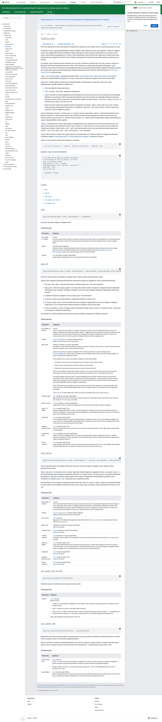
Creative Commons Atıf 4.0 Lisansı (70, 685)
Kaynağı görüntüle (66, 44)
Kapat (146, 26)
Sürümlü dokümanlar (96, 2)
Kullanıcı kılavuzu (45, 2)
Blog (28, 701)
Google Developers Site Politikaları (46, 687)
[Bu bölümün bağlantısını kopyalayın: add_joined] (53, 453)
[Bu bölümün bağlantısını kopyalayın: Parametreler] (54, 228)
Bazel (42, 34)
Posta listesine (76, 19)
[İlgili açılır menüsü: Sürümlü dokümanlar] (105, 2)
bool (54, 408)
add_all (47, 193)
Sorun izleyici (99, 704)
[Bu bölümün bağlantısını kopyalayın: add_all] (49, 264)
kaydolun (106, 19)
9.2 (108, 44)
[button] (12, 24)
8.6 (120, 44)
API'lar (49, 12)
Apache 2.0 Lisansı (98, 685)
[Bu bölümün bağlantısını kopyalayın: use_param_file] (57, 624)
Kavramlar (6, 12)
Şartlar (29, 718)
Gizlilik (35, 718)
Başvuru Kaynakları (60, 2)
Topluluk (83, 2)
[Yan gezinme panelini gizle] (22, 718)
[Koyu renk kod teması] (120, 144)
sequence (56, 339)
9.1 (111, 44)
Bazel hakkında (20, 2)
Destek (97, 701)
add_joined (48, 196)
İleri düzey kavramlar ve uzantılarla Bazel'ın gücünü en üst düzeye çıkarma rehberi (35, 8)
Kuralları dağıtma (36, 12)
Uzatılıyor (73, 2)
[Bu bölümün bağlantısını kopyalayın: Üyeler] (49, 185)
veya (107, 250)
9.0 (114, 44)
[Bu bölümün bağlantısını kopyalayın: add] (46, 210)
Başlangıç (33, 2)
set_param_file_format (52, 200)
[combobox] (122, 2)
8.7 (117, 44)
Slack (96, 707)
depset (64, 339)
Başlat (154, 26)
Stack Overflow (99, 710)
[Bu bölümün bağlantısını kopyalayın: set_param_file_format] (64, 571)
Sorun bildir (47, 44)
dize (54, 255)
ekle (46, 190)
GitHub (151, 2)
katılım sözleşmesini (91, 19)
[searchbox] (12, 18)
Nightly (104, 44)
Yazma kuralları (20, 12)
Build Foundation (46, 19)
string (54, 403)
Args (44, 216)
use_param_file (50, 203)
